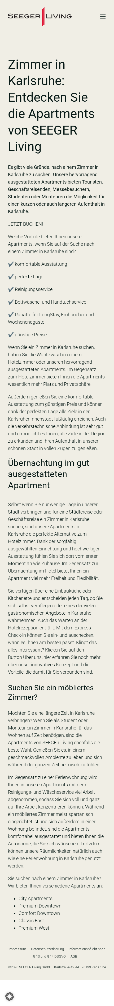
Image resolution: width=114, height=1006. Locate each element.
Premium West (34, 928)
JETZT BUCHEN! (25, 224)
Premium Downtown (40, 906)
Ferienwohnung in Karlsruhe (55, 858)
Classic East (31, 920)
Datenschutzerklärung (47, 949)
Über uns (32, 657)
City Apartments (35, 898)
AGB (74, 956)
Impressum (17, 949)
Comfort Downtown (39, 913)
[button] (9, 996)
